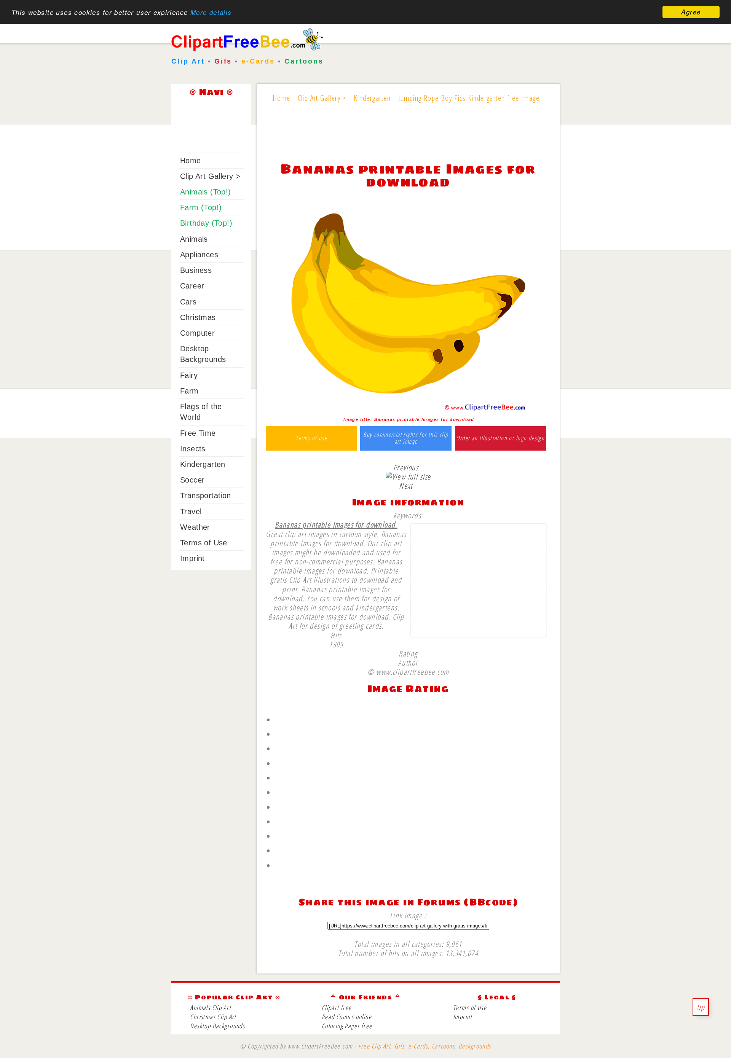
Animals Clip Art (210, 1007)
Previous (405, 467)
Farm (189, 391)
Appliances (199, 254)
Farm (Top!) (201, 207)
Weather (195, 527)
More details (211, 12)
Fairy (189, 375)
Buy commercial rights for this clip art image (405, 438)
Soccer (192, 480)
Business (196, 270)
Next (406, 485)
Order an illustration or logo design (500, 438)
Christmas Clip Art (213, 1016)
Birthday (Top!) (206, 223)
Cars (188, 302)
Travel (190, 511)
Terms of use (311, 438)
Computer (197, 333)
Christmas (198, 317)
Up (701, 1007)
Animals (194, 239)
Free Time (198, 433)
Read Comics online (347, 1016)
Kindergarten (202, 464)
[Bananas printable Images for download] (408, 410)
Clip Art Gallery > (210, 176)
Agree (691, 11)
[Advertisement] (408, 138)
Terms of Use (203, 543)
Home (190, 160)
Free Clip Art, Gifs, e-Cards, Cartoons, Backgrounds (424, 1046)
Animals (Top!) (205, 192)
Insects (193, 449)
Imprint (192, 558)
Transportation (205, 495)
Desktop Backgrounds (217, 1025)
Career (192, 286)
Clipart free (337, 1007)
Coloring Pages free (347, 1025)
